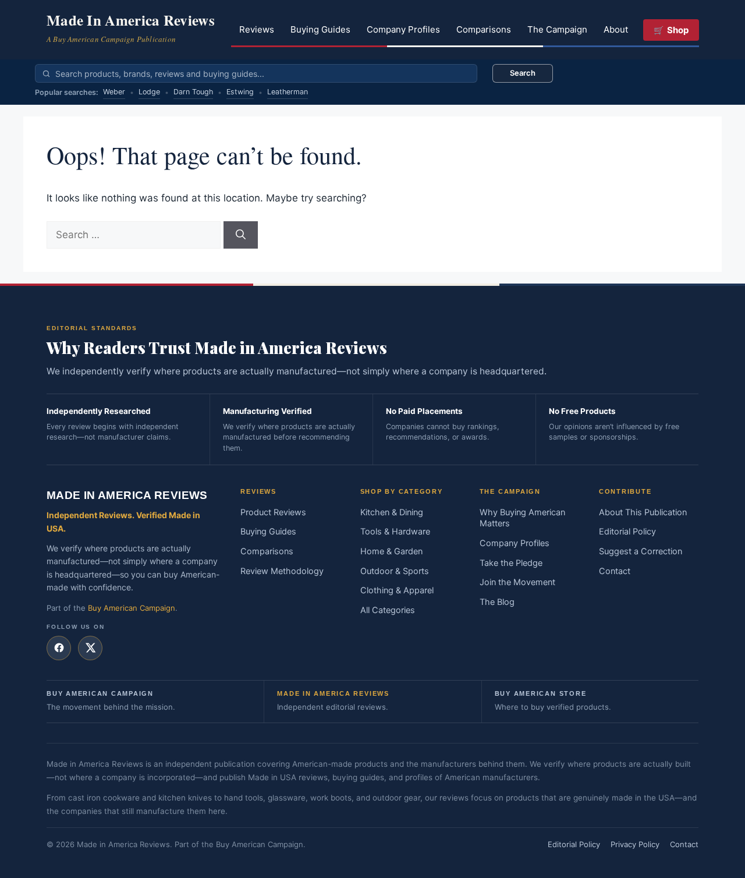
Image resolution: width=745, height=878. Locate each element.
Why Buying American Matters (522, 518)
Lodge (149, 91)
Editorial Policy (627, 531)
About (616, 29)
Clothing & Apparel (397, 590)
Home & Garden (391, 551)
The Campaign (557, 29)
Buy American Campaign (131, 608)
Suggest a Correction (640, 551)
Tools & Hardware (395, 531)
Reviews (256, 29)
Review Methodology (282, 571)
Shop (678, 30)
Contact (614, 571)
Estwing (240, 91)
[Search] (241, 235)
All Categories (387, 610)
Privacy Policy (635, 844)
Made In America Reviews (131, 20)
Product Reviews (273, 512)
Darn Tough (193, 91)
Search (522, 72)
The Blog (497, 602)
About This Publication (643, 512)
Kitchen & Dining (391, 512)
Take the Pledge (511, 563)
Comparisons (483, 29)
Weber (114, 91)
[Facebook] (59, 648)
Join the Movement (517, 582)
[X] (90, 648)
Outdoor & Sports (394, 571)
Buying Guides (320, 29)
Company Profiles (403, 29)
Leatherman (287, 91)
